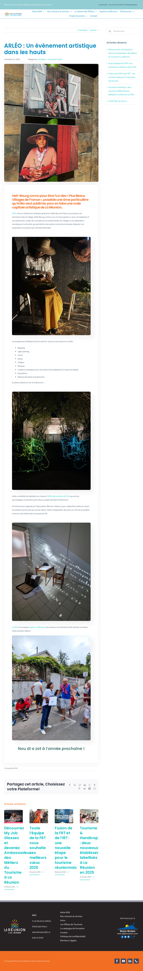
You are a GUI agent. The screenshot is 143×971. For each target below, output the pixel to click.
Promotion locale (54, 59)
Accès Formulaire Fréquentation (123, 4)
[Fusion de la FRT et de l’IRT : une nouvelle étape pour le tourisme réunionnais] (64, 810)
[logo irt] (13, 11)
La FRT (15, 627)
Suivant (93, 30)
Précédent (83, 30)
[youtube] (123, 961)
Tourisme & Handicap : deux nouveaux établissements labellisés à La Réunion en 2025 (94, 850)
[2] (51, 392)
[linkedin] (129, 961)
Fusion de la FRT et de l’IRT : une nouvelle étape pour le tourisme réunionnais (66, 848)
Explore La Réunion (37, 627)
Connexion (103, 4)
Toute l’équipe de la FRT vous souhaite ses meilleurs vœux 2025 (38, 848)
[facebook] (117, 961)
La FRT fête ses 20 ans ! (117, 101)
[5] (51, 636)
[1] (51, 237)
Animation (41, 59)
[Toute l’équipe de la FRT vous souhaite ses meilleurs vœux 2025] (38, 810)
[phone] (136, 961)
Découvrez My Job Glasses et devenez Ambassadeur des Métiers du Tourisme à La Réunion (17, 855)
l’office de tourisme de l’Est (58, 496)
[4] (51, 523)
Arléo (14, 213)
